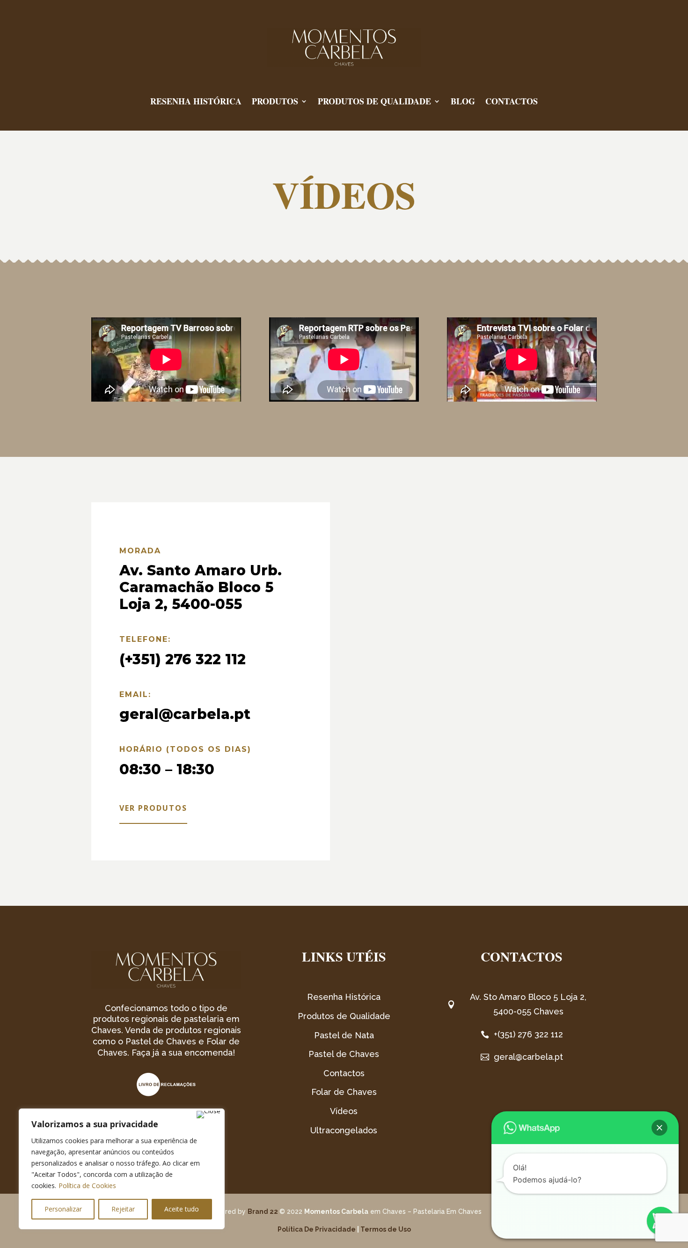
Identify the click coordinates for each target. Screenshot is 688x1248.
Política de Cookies (87, 1185)
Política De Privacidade (317, 1229)
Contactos (511, 101)
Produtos (275, 101)
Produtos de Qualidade (374, 101)
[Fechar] (208, 1114)
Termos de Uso (385, 1229)
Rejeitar (123, 1208)
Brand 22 (263, 1211)
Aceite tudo (181, 1208)
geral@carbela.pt (184, 714)
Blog (463, 101)
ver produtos (153, 808)
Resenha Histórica (196, 101)
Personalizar (63, 1208)
